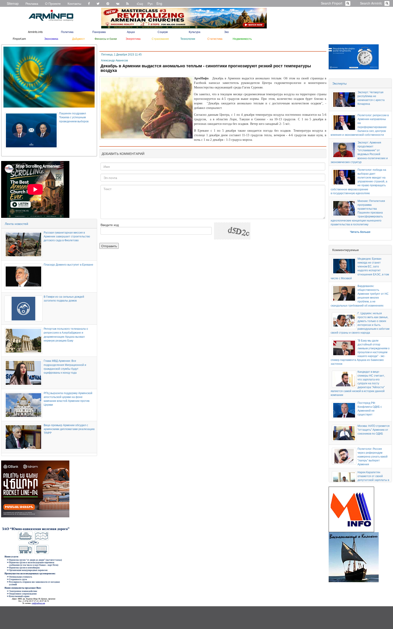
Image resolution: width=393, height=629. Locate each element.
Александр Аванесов (114, 60)
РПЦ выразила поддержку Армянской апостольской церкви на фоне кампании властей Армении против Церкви (68, 398)
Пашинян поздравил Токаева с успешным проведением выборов (73, 117)
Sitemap (13, 3)
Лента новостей (16, 223)
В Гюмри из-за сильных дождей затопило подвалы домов (64, 298)
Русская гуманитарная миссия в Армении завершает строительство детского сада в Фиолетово (67, 236)
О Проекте (53, 3)
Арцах (131, 32)
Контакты (74, 3)
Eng (159, 3)
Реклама (31, 3)
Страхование (160, 38)
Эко (226, 32)
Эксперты (339, 83)
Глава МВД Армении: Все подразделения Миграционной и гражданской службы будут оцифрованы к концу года (65, 366)
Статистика (214, 38)
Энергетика (133, 38)
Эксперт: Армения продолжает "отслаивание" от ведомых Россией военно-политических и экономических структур (359, 152)
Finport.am (19, 38)
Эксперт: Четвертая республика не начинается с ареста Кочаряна (371, 98)
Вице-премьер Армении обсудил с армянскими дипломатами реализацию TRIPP (69, 429)
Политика (67, 32)
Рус (150, 3)
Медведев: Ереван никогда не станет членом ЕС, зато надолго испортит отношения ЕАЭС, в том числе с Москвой (360, 268)
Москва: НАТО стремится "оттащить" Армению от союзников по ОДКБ (374, 429)
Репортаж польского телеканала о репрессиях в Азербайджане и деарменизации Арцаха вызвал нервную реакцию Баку (66, 334)
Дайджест (78, 38)
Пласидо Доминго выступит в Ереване (68, 264)
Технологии (187, 38)
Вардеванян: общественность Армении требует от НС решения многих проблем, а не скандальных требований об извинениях (360, 295)
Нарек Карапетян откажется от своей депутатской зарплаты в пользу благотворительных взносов (360, 481)
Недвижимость (242, 38)
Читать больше (360, 232)
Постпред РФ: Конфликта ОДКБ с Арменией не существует (370, 408)
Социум (163, 32)
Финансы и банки (106, 38)
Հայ (140, 3)
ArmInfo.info (35, 32)
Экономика (51, 38)
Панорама (99, 32)
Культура (194, 32)
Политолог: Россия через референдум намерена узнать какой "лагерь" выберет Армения (373, 456)
